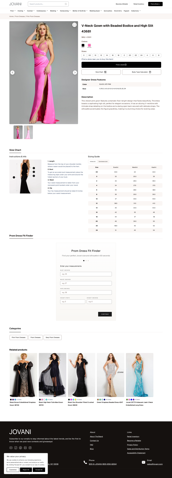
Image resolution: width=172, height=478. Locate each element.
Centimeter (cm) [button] (103, 161)
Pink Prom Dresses (33, 16)
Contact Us (94, 440)
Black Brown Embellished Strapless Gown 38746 (23, 403)
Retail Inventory (133, 436)
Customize (13, 470)
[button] (12, 72)
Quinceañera (108, 11)
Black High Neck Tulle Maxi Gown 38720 (51, 403)
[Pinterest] (20, 447)
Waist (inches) (65, 279)
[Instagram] (30, 447)
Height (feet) (65, 298)
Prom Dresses (20, 16)
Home (11, 16)
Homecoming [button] (64, 11)
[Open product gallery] (74, 25)
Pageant (126, 11)
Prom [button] (12, 11)
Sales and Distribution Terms (138, 449)
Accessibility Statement (136, 453)
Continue (105, 314)
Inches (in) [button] (92, 161)
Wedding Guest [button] (95, 11)
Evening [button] (20, 11)
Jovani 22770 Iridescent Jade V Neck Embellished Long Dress (139, 403)
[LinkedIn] (25, 447)
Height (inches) (92, 298)
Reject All (26, 470)
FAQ (91, 445)
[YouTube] (11, 447)
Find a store (120, 65)
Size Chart (99, 72)
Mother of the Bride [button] (79, 11)
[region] (26, 463)
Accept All (38, 470)
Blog (92, 449)
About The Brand (96, 436)
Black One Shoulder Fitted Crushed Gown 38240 (81, 403)
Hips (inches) (65, 288)
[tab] (86, 150)
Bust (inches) (65, 270)
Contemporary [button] (41, 11)
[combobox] (48, 4)
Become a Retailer (134, 440)
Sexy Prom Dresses (53, 337)
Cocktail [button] (30, 11)
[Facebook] (15, 447)
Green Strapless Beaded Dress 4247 (110, 402)
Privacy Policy (132, 445)
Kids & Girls (118, 11)
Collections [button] (135, 11)
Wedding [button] (53, 11)
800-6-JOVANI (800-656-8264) (103, 464)
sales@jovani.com (155, 464)
